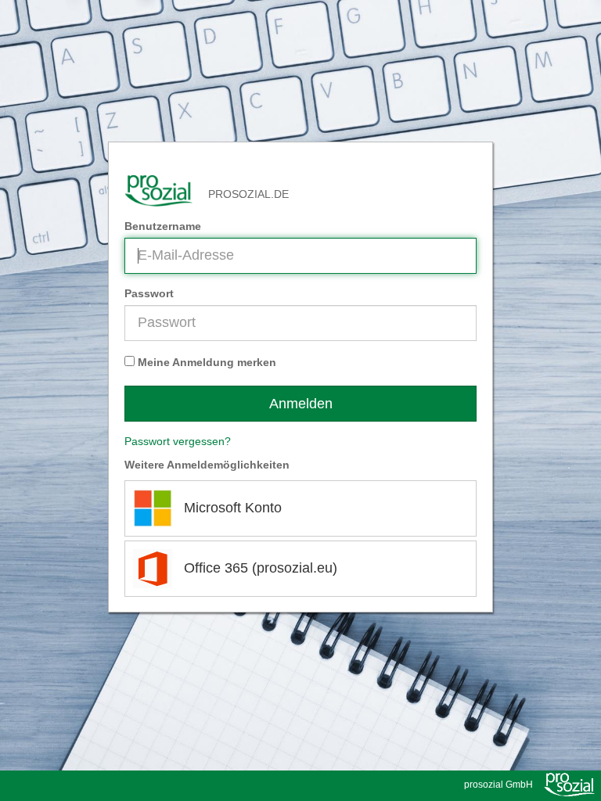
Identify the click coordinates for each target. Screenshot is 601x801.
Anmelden (301, 403)
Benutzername (162, 226)
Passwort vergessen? (177, 441)
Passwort (149, 293)
